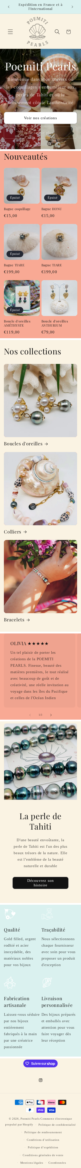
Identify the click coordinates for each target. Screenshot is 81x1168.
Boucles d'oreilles (23, 443)
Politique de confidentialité (57, 1124)
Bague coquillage (17, 209)
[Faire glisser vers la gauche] (30, 715)
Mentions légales (31, 1162)
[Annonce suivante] (72, 6)
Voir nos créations (40, 118)
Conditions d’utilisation (43, 1139)
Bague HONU (51, 209)
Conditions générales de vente (43, 1155)
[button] (10, 32)
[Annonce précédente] (8, 6)
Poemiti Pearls (30, 1118)
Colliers (12, 532)
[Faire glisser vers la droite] (51, 715)
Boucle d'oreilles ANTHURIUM (54, 323)
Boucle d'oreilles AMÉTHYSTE (17, 323)
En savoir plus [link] (40, 132)
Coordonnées (57, 1162)
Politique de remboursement (43, 1132)
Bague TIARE (14, 265)
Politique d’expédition (43, 1147)
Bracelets (14, 619)
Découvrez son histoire (40, 882)
